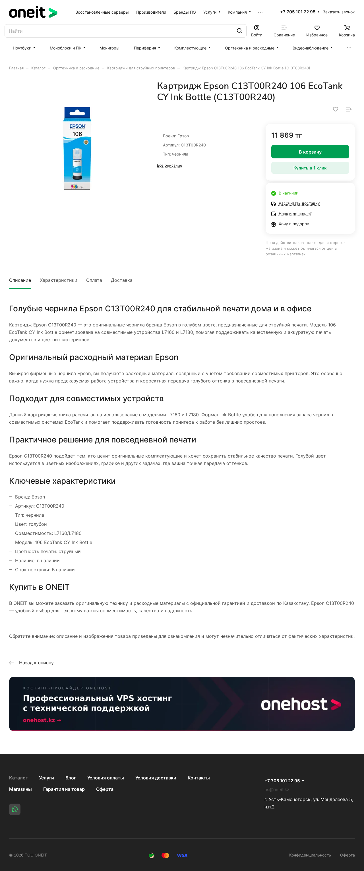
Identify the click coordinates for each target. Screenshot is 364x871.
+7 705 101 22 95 (297, 12)
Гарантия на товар (64, 789)
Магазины (20, 789)
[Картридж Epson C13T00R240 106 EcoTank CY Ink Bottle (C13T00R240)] (77, 148)
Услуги (46, 778)
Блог (70, 778)
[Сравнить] (349, 109)
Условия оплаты (105, 778)
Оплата (94, 280)
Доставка (122, 280)
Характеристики (58, 280)
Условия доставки (155, 778)
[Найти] (239, 31)
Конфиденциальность (310, 855)
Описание (20, 280)
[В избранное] (336, 109)
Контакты (199, 778)
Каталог (18, 778)
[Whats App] (14, 809)
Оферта (104, 789)
